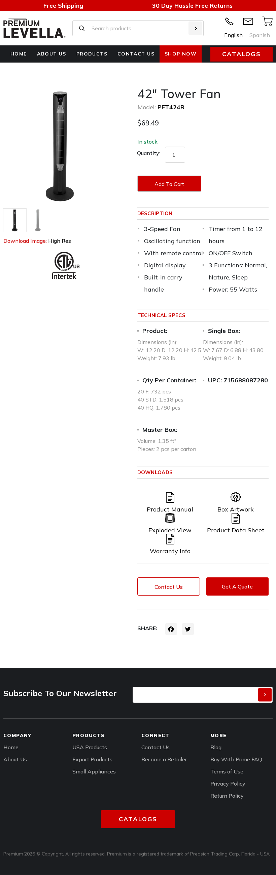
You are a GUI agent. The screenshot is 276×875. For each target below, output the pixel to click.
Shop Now (181, 54)
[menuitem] (233, 35)
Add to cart (169, 184)
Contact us (135, 54)
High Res (59, 240)
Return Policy (227, 795)
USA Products (89, 747)
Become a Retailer (164, 759)
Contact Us (168, 586)
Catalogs (241, 54)
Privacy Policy (227, 783)
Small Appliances (94, 771)
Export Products (92, 759)
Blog (215, 747)
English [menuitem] (233, 35)
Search (195, 28)
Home (18, 54)
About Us (51, 54)
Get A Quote (237, 586)
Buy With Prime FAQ (236, 759)
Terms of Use (226, 771)
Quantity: (148, 153)
